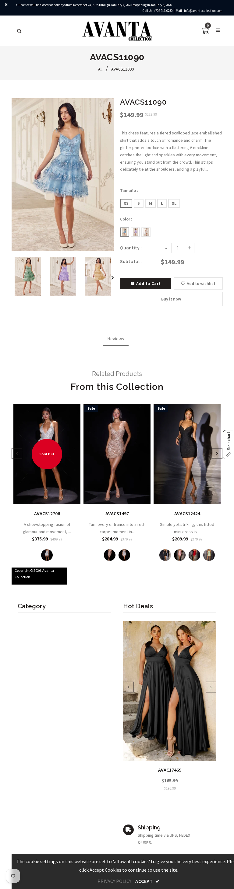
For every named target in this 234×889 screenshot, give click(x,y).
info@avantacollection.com (203, 11)
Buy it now (171, 299)
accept (147, 881)
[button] (228, 444)
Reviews (115, 338)
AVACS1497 (117, 513)
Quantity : (131, 248)
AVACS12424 (187, 513)
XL (174, 203)
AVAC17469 (169, 770)
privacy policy (114, 881)
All (100, 69)
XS (126, 203)
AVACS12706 (47, 513)
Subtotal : (131, 261)
